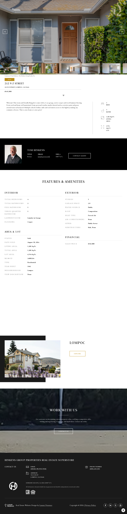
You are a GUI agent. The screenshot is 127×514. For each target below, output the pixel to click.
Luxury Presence (46, 505)
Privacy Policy (90, 505)
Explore (77, 354)
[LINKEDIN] (110, 505)
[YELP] (115, 505)
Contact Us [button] (63, 431)
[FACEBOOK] (105, 505)
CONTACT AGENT (79, 156)
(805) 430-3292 (95, 469)
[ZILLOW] (120, 505)
